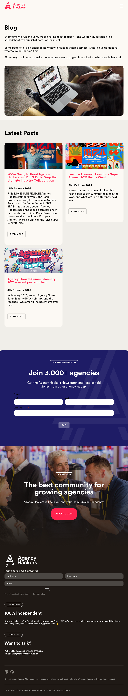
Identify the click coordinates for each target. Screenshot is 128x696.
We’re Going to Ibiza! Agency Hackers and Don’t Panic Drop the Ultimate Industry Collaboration (32, 177)
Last (67, 398)
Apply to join (64, 514)
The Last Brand (45, 690)
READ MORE (16, 234)
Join (64, 425)
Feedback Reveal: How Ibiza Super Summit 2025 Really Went (93, 176)
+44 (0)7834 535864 (31, 651)
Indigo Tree (63, 690)
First (16, 398)
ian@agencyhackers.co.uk (25, 654)
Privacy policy (10, 690)
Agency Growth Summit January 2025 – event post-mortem (32, 281)
